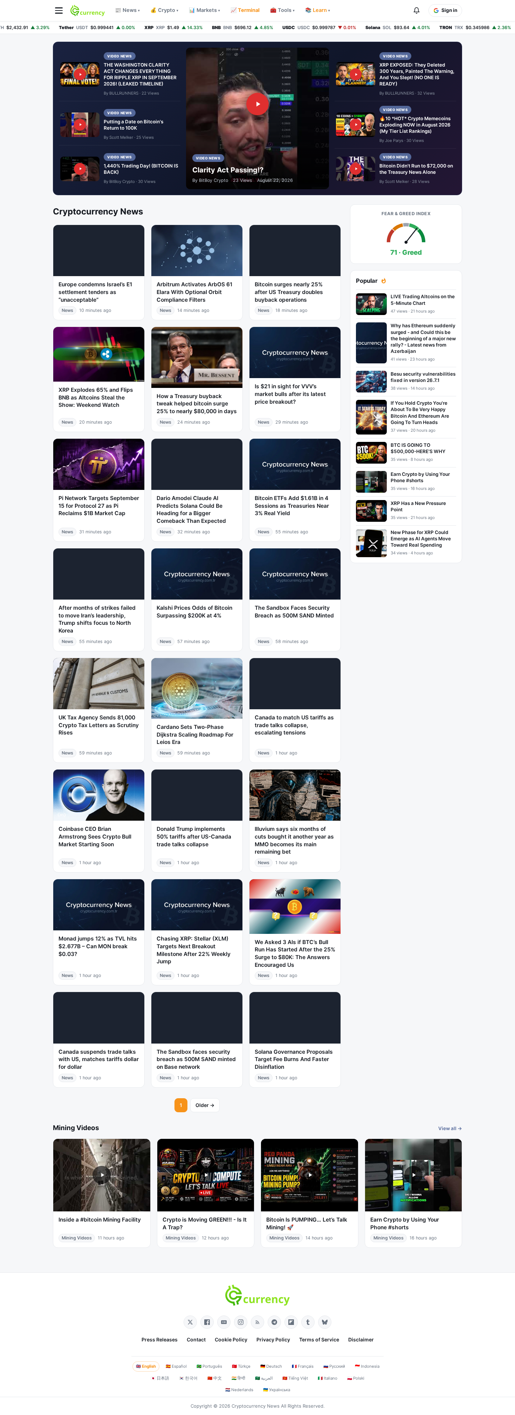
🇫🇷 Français (303, 1366)
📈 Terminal (245, 10)
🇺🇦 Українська (276, 1389)
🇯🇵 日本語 (160, 1378)
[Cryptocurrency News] (87, 10)
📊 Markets (204, 10)
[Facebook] (207, 1322)
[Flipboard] (291, 1322)
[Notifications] (416, 10)
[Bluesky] (324, 1322)
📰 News (127, 10)
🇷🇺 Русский (334, 1366)
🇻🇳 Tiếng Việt (295, 1378)
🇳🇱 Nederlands (239, 1389)
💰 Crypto (164, 10)
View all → (450, 1128)
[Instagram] (240, 1322)
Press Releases (160, 1339)
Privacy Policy (273, 1339)
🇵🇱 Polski (355, 1378)
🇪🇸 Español (176, 1366)
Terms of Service (319, 1339)
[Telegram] (274, 1322)
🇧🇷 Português (209, 1366)
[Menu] (59, 10)
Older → (204, 1105)
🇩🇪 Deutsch (271, 1366)
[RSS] (257, 1322)
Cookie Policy (231, 1339)
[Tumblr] (308, 1322)
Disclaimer (361, 1339)
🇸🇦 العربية (264, 1378)
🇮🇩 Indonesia (367, 1366)
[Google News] (224, 1322)
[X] (190, 1322)
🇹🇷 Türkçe (241, 1366)
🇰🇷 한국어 (188, 1378)
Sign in (449, 10)
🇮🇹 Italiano (327, 1378)
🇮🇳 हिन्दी (238, 1378)
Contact (196, 1339)
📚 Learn (317, 10)
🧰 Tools (282, 10)
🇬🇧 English (146, 1366)
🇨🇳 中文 (214, 1378)
